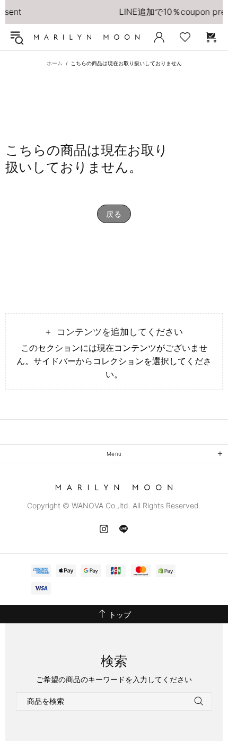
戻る (113, 213)
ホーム (55, 63)
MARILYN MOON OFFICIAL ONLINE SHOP (86, 37)
